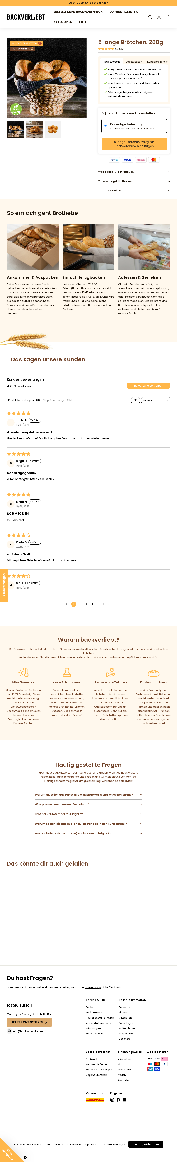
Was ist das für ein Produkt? (116, 172)
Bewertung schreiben (148, 386)
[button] (167, 17)
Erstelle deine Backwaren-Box (78, 12)
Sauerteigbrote (128, 1023)
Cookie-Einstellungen (113, 1144)
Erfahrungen (93, 1028)
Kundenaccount (95, 1033)
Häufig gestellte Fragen (100, 1018)
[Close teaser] (25, 1157)
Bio (120, 1064)
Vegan (122, 1075)
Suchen (90, 1007)
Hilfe (83, 22)
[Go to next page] (110, 604)
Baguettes (125, 1007)
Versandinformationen (99, 1023)
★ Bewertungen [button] (4, 585)
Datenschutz (74, 1144)
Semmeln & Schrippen (99, 1069)
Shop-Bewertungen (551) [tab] (58, 400)
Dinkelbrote (126, 1018)
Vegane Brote (127, 1033)
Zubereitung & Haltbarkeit (115, 181)
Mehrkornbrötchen (97, 1064)
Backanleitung (94, 1012)
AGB (48, 1144)
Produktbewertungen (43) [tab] (24, 400)
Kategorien (63, 22)
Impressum (91, 1144)
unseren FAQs (93, 987)
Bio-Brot (124, 1012)
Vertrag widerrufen (146, 1144)
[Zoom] (47, 78)
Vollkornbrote (127, 1028)
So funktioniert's (124, 12)
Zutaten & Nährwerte (112, 190)
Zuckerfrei (124, 1080)
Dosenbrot (125, 1039)
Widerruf (59, 1144)
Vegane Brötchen (96, 1075)
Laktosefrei (124, 1069)
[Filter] (135, 400)
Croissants (92, 1059)
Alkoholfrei (124, 1059)
